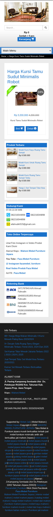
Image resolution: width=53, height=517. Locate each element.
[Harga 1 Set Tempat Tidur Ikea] (12, 190)
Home (3, 56)
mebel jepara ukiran (37, 475)
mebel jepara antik (36, 444)
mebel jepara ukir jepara (22, 478)
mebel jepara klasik (16, 444)
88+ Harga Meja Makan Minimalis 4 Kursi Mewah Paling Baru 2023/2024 (24, 337)
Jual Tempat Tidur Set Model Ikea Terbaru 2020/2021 (24, 361)
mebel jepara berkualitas (19, 447)
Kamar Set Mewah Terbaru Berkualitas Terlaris (23, 368)
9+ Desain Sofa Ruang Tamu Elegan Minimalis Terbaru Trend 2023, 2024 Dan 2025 (26, 345)
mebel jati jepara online (18, 466)
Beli (18, 128)
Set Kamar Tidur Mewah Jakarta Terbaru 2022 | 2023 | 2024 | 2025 (26, 353)
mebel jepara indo (23, 459)
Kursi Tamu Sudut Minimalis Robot (26, 120)
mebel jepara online (17, 463)
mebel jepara (41, 437)
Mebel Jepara (13, 425)
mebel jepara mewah (38, 463)
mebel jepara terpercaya (32, 472)
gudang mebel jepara (24, 456)
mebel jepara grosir (22, 453)
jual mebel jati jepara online (26, 469)
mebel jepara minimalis (15, 441)
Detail (30, 128)
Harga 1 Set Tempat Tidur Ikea (32, 188)
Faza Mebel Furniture (28, 259)
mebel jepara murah (37, 441)
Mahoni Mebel (18, 392)
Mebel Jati (25, 422)
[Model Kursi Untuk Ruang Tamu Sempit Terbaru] (12, 164)
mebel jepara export (22, 450)
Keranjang (25, 39)
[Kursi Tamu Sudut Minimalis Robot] (26, 98)
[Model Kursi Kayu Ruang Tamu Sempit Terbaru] (12, 152)
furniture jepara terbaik (15, 475)
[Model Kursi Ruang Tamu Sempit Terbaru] (12, 177)
